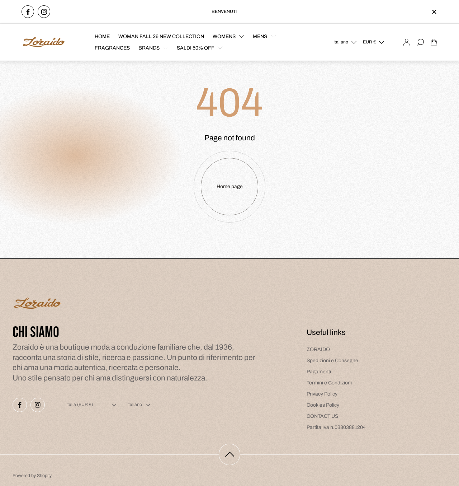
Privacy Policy (322, 394)
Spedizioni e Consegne (332, 360)
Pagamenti (319, 371)
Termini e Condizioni (329, 382)
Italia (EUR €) (79, 404)
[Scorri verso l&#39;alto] (229, 454)
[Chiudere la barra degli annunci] (433, 11)
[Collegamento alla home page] (38, 304)
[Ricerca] (420, 42)
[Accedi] (407, 42)
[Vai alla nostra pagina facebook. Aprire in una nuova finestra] (28, 11)
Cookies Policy (323, 405)
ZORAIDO (318, 349)
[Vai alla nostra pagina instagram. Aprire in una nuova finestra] (44, 11)
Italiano (340, 42)
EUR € (369, 42)
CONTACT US (322, 416)
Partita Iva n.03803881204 (336, 427)
